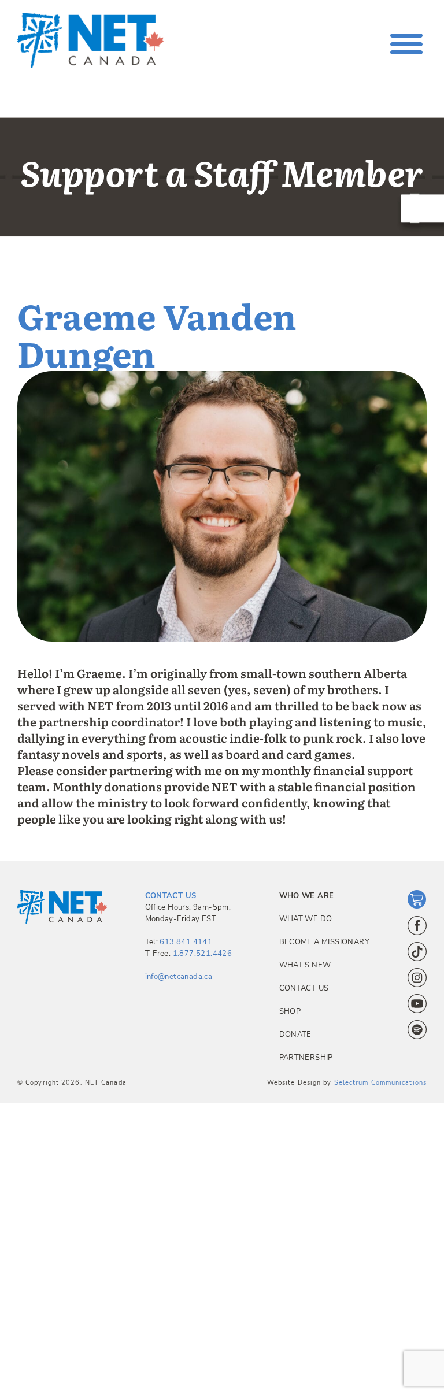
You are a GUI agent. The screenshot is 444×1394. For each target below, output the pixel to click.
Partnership (306, 1057)
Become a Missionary (324, 942)
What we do (305, 919)
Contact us (304, 988)
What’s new (305, 965)
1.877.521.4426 (202, 953)
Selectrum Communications (380, 1082)
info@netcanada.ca (179, 977)
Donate (295, 1034)
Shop (290, 1011)
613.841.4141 (186, 942)
